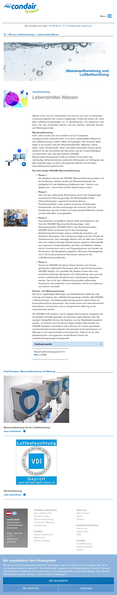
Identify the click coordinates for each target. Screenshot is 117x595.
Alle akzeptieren (58, 580)
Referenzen (39, 537)
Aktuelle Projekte (42, 540)
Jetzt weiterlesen (13, 431)
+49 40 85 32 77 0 (57, 26)
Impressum (82, 528)
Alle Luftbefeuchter (43, 513)
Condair (21, 8)
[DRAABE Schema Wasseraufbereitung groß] (24, 164)
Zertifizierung (40, 525)
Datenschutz (83, 531)
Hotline (80, 550)
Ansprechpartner (85, 546)
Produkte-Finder (42, 516)
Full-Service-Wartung (44, 522)
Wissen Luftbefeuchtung (21, 34)
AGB (79, 534)
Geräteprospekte (43, 344)
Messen (80, 519)
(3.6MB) (40, 355)
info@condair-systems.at (80, 26)
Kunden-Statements (43, 534)
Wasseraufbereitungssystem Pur (49, 351)
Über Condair (83, 513)
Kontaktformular (84, 543)
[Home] (5, 34)
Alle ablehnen (30, 588)
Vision (79, 516)
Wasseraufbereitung (43, 519)
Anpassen (86, 588)
